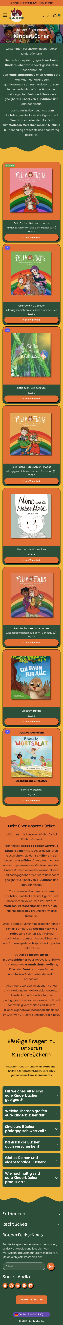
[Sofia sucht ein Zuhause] (31, 356)
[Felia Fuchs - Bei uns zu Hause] (31, 191)
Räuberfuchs (36, 1321)
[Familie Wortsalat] (31, 757)
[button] (5, 15)
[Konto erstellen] (48, 15)
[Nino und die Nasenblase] (31, 517)
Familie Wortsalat (31, 789)
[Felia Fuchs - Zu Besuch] (31, 273)
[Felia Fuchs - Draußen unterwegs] (31, 435)
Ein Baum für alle (31, 710)
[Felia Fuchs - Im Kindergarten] (31, 596)
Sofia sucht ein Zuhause (31, 388)
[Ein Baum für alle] (31, 678)
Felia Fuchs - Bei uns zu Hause (31, 223)
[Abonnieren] (51, 1266)
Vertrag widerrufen (32, 1299)
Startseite (21, 30)
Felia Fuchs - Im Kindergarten (31, 628)
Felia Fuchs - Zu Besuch (31, 305)
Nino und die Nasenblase (31, 549)
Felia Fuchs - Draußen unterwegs (31, 467)
